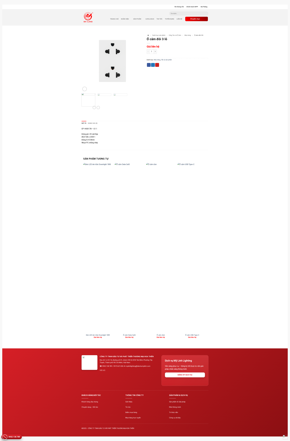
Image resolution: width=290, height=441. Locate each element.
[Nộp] (206, 14)
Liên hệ (179, 19)
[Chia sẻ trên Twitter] (153, 65)
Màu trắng (188, 35)
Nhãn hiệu (125, 19)
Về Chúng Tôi (179, 7)
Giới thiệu (128, 402)
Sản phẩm (137, 19)
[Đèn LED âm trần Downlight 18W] (97, 248)
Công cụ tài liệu (175, 418)
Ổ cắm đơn (161, 335)
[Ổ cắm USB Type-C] (192, 248)
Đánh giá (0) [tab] (92, 123)
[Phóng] (84, 89)
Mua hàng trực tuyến (133, 418)
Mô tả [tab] (84, 123)
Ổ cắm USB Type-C (192, 335)
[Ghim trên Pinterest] (157, 65)
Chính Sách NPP (192, 7)
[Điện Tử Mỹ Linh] (89, 17)
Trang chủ (114, 19)
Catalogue (149, 19)
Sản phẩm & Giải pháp (177, 402)
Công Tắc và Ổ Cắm (175, 35)
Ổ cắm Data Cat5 (129, 335)
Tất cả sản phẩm (166, 60)
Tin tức (159, 19)
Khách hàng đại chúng (90, 402)
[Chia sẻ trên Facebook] (149, 65)
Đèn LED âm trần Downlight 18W (98, 335)
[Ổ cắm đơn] (160, 248)
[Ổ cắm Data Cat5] (129, 248)
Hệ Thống (204, 7)
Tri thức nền (173, 412)
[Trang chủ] (148, 35)
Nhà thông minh (175, 407)
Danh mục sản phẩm (158, 35)
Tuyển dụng (169, 19)
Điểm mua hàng (131, 412)
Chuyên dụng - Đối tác (90, 407)
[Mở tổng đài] (285, 437)
